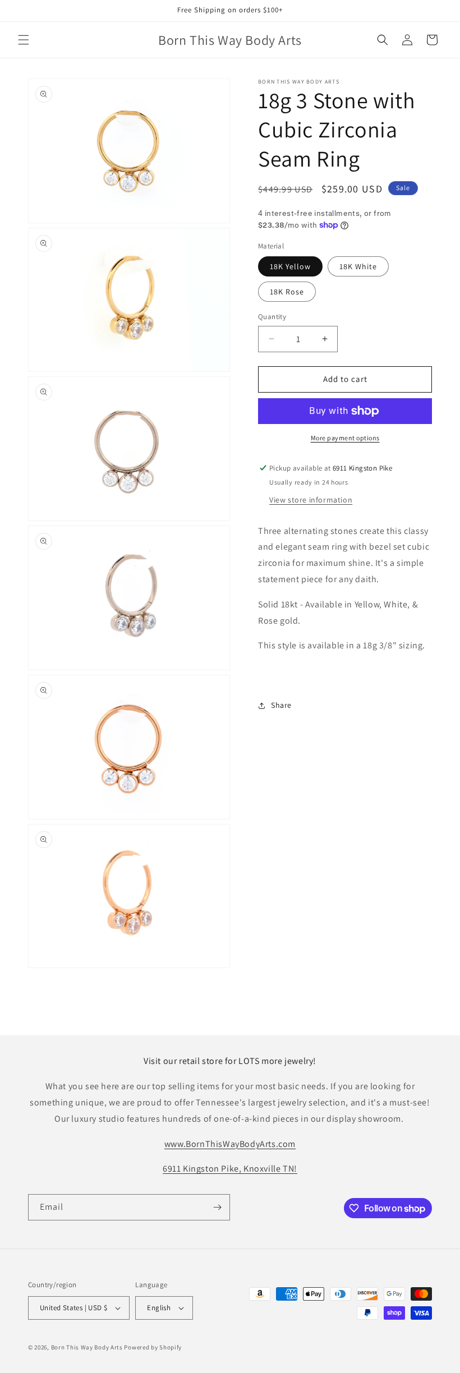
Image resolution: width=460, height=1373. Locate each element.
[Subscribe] (217, 1207)
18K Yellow (290, 266)
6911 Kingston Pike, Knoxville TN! (230, 1168)
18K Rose (287, 292)
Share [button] (281, 705)
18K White (358, 266)
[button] (23, 39)
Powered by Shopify (153, 1347)
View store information (310, 500)
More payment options (345, 438)
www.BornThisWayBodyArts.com (230, 1144)
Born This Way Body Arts (87, 1347)
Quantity (272, 316)
